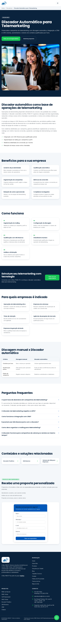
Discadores (9, 8)
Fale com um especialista (10, 38)
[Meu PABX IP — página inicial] (4, 3)
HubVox (22, 575)
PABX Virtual (5, 594)
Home (3, 8)
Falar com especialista (30, 538)
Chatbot (4, 609)
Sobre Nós (35, 563)
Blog (33, 571)
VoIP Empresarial (6, 597)
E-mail (17, 525)
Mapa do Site (35, 584)
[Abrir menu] (57, 3)
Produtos (34, 566)
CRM (3, 607)
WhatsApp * (19, 519)
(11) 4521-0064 (38, 591)
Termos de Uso (36, 581)
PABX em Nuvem (6, 591)
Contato (34, 576)
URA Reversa (26, 461)
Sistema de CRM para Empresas (49, 461)
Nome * (17, 513)
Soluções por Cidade (37, 568)
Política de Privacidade (38, 578)
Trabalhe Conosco (37, 573)
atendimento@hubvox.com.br (42, 596)
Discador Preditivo (8, 461)
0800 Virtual (5, 599)
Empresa (18, 531)
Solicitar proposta (28, 38)
